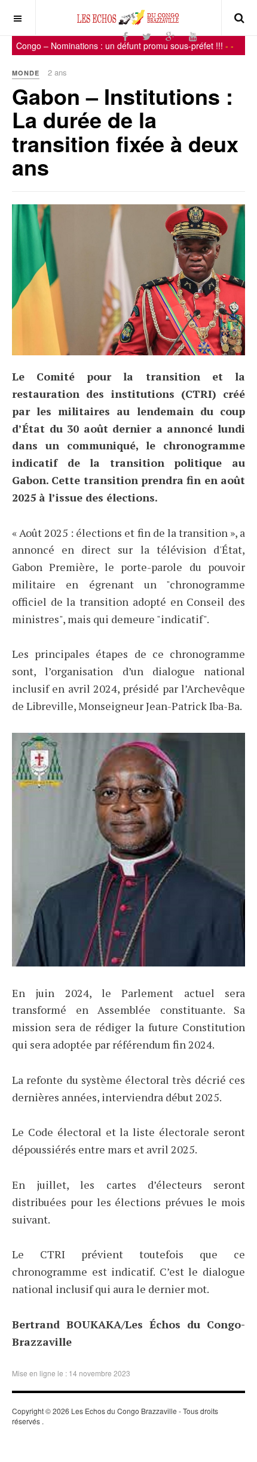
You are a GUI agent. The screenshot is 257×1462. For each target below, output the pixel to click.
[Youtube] (193, 36)
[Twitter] (146, 36)
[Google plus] (170, 36)
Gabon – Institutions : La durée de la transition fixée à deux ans (125, 131)
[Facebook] (125, 36)
